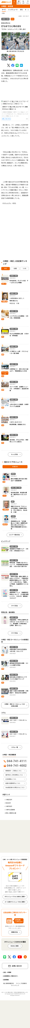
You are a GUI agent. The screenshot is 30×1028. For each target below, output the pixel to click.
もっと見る (14, 454)
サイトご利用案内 (21, 983)
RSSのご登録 (14, 946)
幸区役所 (8, 803)
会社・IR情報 (7, 972)
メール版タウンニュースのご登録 (15, 902)
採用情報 (6, 980)
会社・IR (19, 3)
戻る (3, 13)
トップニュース (13, 9)
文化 (21, 9)
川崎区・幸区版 (7, 6)
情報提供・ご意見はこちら (14, 771)
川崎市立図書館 (10, 810)
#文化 (14, 203)
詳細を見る (14, 932)
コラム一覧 (14, 747)
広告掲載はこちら (11, 779)
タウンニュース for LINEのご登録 (15, 896)
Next (26, 40)
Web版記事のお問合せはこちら (15, 787)
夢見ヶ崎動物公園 (10, 813)
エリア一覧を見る (14, 535)
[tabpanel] (15, 42)
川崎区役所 (8, 799)
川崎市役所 (8, 806)
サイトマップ (15, 985)
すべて (4, 9)
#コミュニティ (7, 203)
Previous (4, 40)
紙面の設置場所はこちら (13, 783)
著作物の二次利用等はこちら (14, 775)
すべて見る (14, 606)
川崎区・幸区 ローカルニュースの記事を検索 (14, 705)
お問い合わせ (17, 966)
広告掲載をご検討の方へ (10, 976)
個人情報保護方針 (8, 983)
